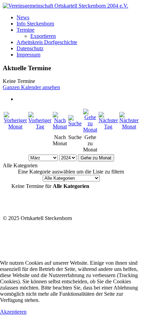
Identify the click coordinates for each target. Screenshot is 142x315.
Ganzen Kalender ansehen (31, 87)
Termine (25, 30)
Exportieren (43, 36)
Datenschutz (30, 48)
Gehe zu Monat (96, 157)
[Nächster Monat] (129, 126)
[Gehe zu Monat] (90, 130)
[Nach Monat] (60, 126)
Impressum (28, 54)
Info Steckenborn (35, 24)
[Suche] (75, 123)
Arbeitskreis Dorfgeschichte (47, 42)
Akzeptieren (13, 312)
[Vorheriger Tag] (39, 126)
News (23, 17)
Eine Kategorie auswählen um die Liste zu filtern (71, 172)
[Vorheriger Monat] (15, 126)
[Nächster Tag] (108, 126)
